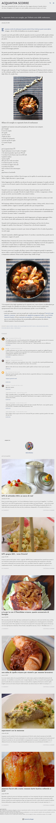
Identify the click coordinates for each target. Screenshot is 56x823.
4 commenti (5, 628)
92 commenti (5, 568)
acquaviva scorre (15, 3)
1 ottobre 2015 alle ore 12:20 (22, 392)
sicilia (12, 328)
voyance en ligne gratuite (10, 402)
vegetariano (17, 328)
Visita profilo (29, 452)
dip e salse (20, 326)
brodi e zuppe (10, 326)
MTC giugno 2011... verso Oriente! (14, 554)
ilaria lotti (7, 348)
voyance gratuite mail (11, 378)
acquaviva (8, 360)
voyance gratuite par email (11, 392)
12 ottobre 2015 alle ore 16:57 (21, 402)
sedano (8, 328)
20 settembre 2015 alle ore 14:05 (17, 385)
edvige (7, 338)
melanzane (39, 326)
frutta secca (32, 326)
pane (44, 326)
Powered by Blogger (29, 819)
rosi (6, 372)
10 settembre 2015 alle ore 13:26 (15, 338)
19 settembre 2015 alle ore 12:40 (14, 372)
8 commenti (5, 686)
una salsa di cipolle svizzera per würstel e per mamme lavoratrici (27, 672)
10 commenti (5, 805)
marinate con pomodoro (25, 317)
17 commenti (5, 745)
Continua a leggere (48, 510)
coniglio (15, 326)
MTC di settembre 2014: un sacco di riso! (17, 496)
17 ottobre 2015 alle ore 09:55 (21, 411)
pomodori (4, 328)
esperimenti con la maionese (13, 731)
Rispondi (8, 345)
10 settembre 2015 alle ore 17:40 (16, 348)
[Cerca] (50, 2)
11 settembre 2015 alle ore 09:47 (17, 360)
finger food (26, 326)
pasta (47, 326)
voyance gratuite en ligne (10, 411)
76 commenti (5, 510)
